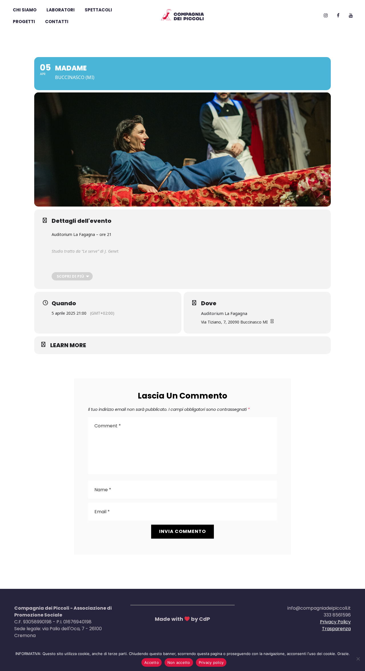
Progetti (24, 22)
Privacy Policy (335, 622)
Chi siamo (24, 10)
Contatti (56, 22)
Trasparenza (336, 628)
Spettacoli (98, 10)
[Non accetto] (358, 659)
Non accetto (178, 662)
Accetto (151, 662)
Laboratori (60, 10)
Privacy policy (211, 662)
